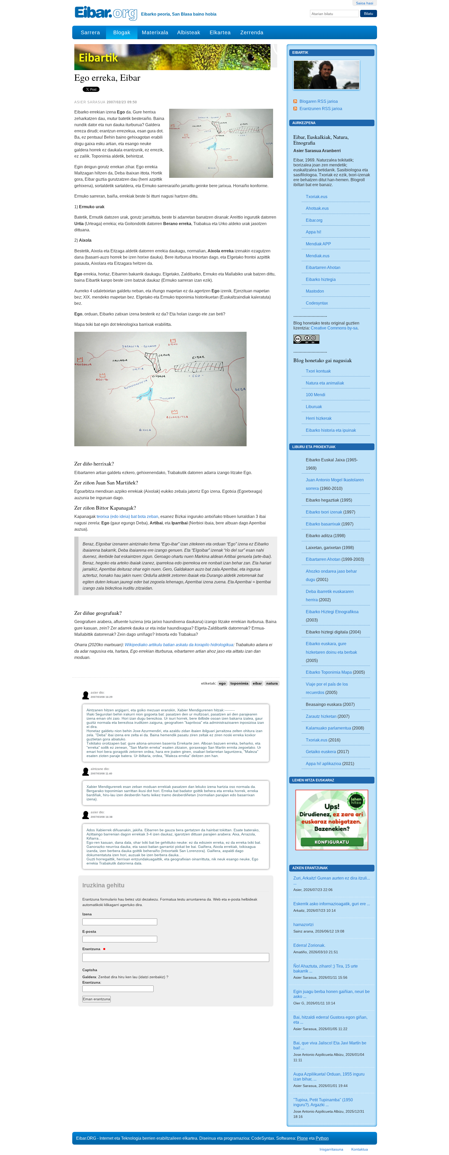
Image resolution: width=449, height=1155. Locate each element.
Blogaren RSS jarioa (319, 101)
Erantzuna (91, 949)
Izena (87, 914)
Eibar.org (314, 220)
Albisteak (188, 32)
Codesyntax (317, 303)
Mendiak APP (318, 243)
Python (322, 1138)
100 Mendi (315, 394)
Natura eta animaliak (325, 383)
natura (272, 683)
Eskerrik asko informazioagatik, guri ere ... (331, 903)
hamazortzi (303, 924)
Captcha (89, 970)
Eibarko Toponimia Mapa (329, 672)
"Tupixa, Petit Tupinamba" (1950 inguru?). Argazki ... (323, 1102)
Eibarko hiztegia (321, 279)
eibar (257, 683)
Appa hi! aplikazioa (323, 763)
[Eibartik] (326, 74)
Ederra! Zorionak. (309, 945)
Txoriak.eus (316, 196)
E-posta (89, 931)
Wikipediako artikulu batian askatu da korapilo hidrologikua (179, 644)
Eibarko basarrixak (323, 524)
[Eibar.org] (106, 13)
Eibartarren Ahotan (323, 267)
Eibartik (300, 53)
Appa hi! (313, 231)
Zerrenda (251, 32)
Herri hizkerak (319, 418)
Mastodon (315, 291)
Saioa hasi (364, 3)
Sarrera (90, 32)
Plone (302, 1138)
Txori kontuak (318, 371)
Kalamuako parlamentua (328, 728)
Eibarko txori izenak (324, 512)
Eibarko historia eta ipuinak (331, 430)
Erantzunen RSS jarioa (321, 108)
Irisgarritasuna (331, 1149)
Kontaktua (359, 1149)
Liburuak (314, 406)
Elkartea (220, 32)
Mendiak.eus (317, 255)
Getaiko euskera (321, 751)
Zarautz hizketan (321, 716)
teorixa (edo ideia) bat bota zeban (127, 516)
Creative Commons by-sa (334, 328)
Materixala (155, 32)
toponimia (239, 683)
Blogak (121, 32)
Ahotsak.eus (317, 208)
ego (222, 683)
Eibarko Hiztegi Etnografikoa (332, 611)
